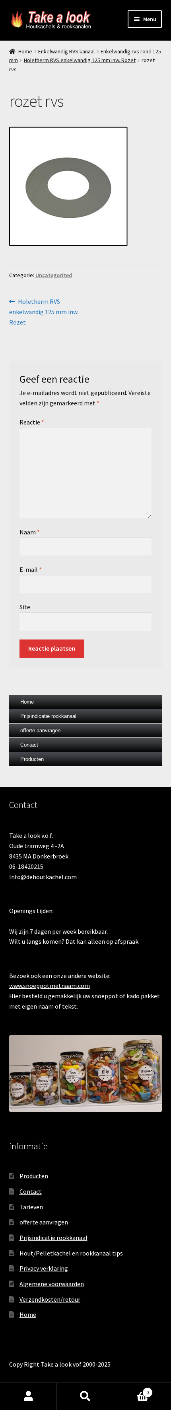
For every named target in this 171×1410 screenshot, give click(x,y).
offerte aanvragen (40, 730)
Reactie (31, 422)
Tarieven (31, 1207)
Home (25, 51)
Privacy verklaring (43, 1268)
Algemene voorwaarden (51, 1284)
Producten (32, 759)
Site (24, 607)
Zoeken (85, 1396)
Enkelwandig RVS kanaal (66, 51)
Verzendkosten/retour (49, 1299)
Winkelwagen (131, 1389)
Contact (29, 745)
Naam (29, 532)
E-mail (30, 569)
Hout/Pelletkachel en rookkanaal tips (71, 1253)
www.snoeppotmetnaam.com (49, 986)
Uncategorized (53, 275)
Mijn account (28, 1396)
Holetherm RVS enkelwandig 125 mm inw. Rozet (80, 60)
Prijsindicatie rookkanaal (48, 716)
